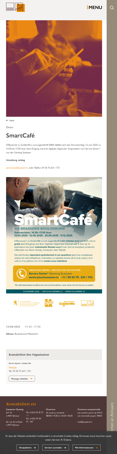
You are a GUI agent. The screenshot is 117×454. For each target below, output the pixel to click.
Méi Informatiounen (84, 447)
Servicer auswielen (53, 447)
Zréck (11, 120)
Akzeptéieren (25, 447)
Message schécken (19, 378)
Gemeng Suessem (15, 7)
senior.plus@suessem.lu (17, 167)
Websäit (13, 367)
